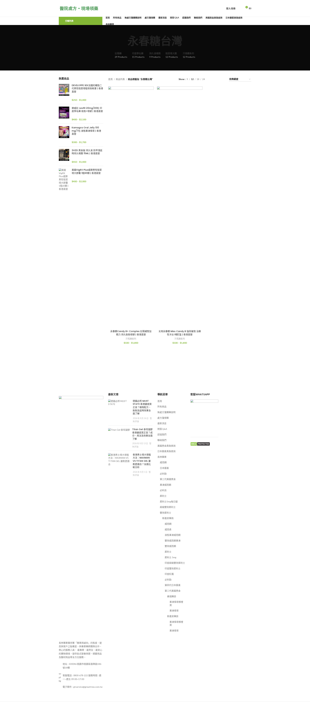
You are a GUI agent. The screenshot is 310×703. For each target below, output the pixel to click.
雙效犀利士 (165, 512)
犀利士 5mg (170, 557)
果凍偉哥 (174, 610)
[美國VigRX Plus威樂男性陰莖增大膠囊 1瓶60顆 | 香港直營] (64, 179)
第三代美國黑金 (168, 479)
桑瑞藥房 (171, 596)
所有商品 (161, 406)
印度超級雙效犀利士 (175, 562)
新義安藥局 (168, 518)
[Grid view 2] (212, 79)
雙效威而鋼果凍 (173, 540)
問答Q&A (162, 429)
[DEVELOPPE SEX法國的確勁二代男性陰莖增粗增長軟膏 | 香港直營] (64, 93)
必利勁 (163, 473)
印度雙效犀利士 (173, 568)
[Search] (239, 8)
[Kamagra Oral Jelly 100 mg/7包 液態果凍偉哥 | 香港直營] (64, 135)
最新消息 (161, 423)
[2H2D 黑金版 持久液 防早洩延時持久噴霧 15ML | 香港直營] (64, 156)
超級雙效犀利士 (168, 507)
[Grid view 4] (222, 79)
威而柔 (168, 529)
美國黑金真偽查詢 (166, 445)
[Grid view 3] (217, 79)
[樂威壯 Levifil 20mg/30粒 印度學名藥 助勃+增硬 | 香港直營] (64, 114)
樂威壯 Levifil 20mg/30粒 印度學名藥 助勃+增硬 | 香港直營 (87, 110)
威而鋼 (163, 462)
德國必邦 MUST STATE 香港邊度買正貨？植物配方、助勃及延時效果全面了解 (142, 407)
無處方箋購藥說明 (166, 412)
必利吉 (163, 490)
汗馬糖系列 (131, 338)
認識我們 (161, 434)
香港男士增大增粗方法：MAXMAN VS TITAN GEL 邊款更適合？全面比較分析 (142, 461)
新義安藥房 (172, 616)
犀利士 (163, 495)
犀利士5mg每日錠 (169, 501)
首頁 (110, 79)
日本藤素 (164, 468)
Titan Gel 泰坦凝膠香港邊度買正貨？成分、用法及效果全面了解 (142, 434)
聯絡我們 (161, 440)
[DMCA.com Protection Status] (200, 443)
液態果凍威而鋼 (173, 534)
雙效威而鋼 (170, 546)
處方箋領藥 (163, 417)
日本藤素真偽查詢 (166, 451)
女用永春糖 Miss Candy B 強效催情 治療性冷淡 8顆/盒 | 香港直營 (180, 333)
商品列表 (120, 79)
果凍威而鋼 (165, 484)
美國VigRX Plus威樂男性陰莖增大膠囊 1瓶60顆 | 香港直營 (87, 171)
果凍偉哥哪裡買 (176, 603)
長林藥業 (161, 456)
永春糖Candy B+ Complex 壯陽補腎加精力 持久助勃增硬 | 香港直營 (130, 333)
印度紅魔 (169, 574)
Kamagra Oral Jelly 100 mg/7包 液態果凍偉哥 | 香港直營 (86, 130)
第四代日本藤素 (173, 585)
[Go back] (123, 41)
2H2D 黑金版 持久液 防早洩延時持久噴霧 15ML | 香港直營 (87, 152)
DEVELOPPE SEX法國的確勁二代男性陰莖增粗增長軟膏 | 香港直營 (87, 88)
